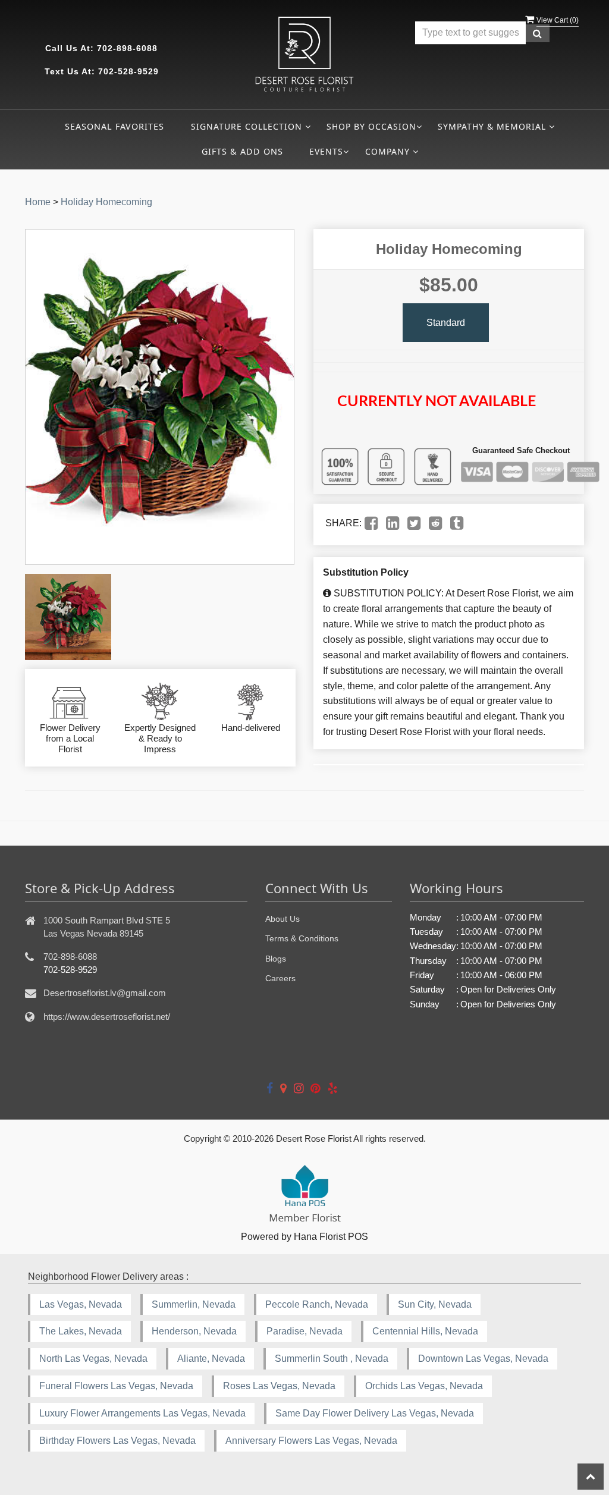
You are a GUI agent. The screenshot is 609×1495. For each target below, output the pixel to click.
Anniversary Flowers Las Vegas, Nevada (311, 1441)
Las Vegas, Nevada (80, 1304)
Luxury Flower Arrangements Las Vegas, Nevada (142, 1413)
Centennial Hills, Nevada (425, 1331)
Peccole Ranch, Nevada (316, 1304)
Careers (280, 978)
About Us (282, 919)
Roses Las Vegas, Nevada (279, 1386)
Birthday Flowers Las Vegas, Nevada (117, 1441)
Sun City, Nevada (435, 1304)
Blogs (275, 958)
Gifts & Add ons (242, 151)
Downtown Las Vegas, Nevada (483, 1358)
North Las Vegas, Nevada (93, 1358)
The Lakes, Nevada (80, 1331)
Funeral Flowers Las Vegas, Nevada (116, 1386)
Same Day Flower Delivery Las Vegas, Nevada (374, 1413)
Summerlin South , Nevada (331, 1358)
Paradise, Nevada (304, 1331)
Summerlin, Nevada (194, 1304)
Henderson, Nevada (194, 1331)
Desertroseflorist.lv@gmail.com (104, 993)
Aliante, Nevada (211, 1358)
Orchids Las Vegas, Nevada (424, 1386)
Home (38, 202)
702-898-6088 (127, 48)
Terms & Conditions (301, 938)
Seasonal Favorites (114, 126)
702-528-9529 (128, 71)
